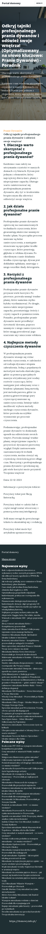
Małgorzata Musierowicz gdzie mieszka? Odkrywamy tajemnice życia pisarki (20, 758)
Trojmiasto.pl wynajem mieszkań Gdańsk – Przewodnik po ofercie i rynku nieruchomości (22, 714)
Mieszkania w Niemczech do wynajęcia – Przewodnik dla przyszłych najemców (20, 783)
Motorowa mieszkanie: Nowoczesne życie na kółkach (22, 726)
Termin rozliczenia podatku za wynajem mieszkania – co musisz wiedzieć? (20, 840)
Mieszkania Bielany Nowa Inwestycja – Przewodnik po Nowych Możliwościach (19, 653)
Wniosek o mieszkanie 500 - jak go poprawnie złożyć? (22, 619)
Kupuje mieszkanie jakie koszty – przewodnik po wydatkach (22, 907)
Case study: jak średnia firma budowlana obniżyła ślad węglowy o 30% (20, 588)
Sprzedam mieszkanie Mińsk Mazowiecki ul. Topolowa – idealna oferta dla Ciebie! (21, 828)
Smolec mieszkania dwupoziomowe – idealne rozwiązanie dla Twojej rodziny (22, 664)
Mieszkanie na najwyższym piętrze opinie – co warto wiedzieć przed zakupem (22, 862)
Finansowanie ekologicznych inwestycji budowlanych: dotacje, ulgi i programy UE (20, 602)
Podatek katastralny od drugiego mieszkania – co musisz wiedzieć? (23, 764)
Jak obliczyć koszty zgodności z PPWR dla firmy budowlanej (20, 577)
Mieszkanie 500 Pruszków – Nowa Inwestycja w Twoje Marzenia (22, 692)
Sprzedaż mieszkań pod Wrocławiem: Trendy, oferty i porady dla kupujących (22, 709)
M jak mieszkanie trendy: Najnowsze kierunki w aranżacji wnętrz (22, 868)
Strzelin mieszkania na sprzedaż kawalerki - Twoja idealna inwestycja (21, 913)
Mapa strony (9, 559)
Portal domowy (11, 3)
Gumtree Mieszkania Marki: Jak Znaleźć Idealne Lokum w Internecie (19, 636)
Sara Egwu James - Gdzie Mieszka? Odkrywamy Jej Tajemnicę (17, 720)
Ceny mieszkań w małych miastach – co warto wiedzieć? (22, 834)
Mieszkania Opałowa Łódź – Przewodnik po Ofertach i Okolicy (21, 845)
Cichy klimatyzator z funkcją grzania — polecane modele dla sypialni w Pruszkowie (21, 675)
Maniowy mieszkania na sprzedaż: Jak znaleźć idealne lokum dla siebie (22, 789)
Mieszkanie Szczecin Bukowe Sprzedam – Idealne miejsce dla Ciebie (20, 737)
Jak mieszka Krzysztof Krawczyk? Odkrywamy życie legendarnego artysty (22, 769)
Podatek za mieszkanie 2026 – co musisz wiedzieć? (20, 806)
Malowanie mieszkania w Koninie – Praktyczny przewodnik (23, 658)
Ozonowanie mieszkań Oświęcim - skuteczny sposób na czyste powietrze (22, 669)
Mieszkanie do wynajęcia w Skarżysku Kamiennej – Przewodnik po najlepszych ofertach (20, 777)
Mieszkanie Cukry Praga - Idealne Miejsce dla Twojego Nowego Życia (22, 703)
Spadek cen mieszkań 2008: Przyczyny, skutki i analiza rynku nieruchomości (22, 817)
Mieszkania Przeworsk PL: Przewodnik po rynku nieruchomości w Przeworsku (20, 811)
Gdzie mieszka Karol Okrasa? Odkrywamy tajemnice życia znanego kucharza (20, 630)
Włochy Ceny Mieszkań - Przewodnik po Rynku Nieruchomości (23, 698)
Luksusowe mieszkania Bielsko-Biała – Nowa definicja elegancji (22, 686)
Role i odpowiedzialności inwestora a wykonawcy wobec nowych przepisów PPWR (22, 571)
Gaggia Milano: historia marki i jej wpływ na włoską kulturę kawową (21, 608)
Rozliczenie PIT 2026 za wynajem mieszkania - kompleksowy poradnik (23, 747)
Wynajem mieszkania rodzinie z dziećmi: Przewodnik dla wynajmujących (20, 901)
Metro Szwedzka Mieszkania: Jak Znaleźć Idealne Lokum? (20, 896)
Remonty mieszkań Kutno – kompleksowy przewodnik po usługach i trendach (20, 641)
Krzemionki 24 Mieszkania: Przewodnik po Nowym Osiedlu (21, 800)
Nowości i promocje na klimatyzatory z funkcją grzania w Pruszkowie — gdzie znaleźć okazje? (23, 681)
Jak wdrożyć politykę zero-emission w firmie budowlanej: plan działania (22, 582)
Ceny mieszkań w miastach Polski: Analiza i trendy (21, 752)
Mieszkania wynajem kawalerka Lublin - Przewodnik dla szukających (19, 851)
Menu (38, 3)
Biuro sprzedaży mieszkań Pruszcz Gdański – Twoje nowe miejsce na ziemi (22, 647)
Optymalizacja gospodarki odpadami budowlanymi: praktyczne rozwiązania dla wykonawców (21, 595)
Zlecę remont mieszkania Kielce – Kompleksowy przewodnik (17, 625)
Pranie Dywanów (13, 130)
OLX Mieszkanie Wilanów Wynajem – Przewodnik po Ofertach (18, 885)
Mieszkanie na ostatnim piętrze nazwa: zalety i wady (23, 879)
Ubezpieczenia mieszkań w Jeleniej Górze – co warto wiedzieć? (23, 731)
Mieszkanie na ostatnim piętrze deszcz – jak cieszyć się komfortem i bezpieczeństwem (22, 873)
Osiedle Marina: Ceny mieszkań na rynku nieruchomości (20, 890)
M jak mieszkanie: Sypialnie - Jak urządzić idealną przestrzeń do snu (20, 856)
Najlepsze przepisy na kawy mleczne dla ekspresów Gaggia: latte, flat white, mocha (21, 613)
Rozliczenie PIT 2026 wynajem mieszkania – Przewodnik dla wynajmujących (21, 795)
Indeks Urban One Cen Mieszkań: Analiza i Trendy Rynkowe (21, 823)
